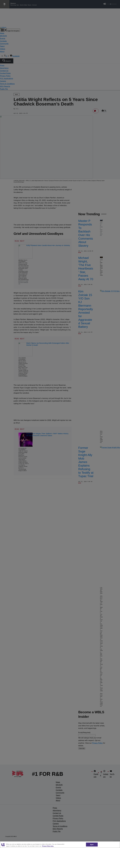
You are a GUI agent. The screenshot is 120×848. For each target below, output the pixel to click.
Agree (92, 844)
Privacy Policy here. (48, 846)
